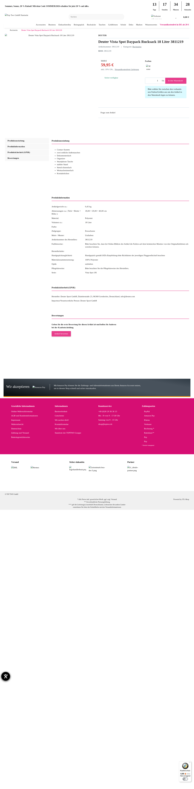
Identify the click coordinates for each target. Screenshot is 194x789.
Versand (114, 499)
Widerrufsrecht (17, 424)
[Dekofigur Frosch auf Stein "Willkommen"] (23, 725)
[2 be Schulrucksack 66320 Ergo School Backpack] (22, 648)
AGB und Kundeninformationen (24, 416)
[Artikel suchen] (120, 17)
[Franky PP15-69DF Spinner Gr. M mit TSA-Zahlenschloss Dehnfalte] (27, 359)
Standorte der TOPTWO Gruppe (68, 433)
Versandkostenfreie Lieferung (127, 69)
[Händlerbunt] (77, 468)
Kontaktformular (61, 424)
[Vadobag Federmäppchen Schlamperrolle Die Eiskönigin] (27, 743)
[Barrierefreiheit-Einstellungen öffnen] (5, 676)
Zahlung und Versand (20, 433)
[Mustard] (148, 67)
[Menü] (189, 762)
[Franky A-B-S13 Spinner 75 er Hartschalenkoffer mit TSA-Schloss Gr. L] (27, 780)
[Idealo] (135, 469)
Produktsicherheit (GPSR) (19, 152)
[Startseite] (5, 30)
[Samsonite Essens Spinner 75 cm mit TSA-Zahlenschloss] (24, 523)
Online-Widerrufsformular (22, 411)
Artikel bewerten (61, 334)
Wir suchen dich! (62, 420)
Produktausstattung (16, 141)
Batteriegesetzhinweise (20, 437)
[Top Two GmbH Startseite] (16, 15)
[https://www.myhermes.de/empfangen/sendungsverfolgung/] (35, 467)
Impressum (15, 420)
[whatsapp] (100, 487)
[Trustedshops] (97, 469)
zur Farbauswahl (57, 364)
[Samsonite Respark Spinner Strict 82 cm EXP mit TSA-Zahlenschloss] (27, 377)
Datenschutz (16, 429)
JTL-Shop (185, 499)
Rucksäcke (137, 47)
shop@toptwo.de (105, 424)
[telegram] (109, 487)
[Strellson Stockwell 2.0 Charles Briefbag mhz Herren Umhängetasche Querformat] (31, 548)
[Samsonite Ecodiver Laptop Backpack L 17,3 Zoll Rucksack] (25, 590)
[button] (172, 17)
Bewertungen (13, 158)
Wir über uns (60, 429)
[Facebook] (84, 487)
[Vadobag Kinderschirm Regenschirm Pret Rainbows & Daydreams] (27, 610)
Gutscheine (59, 416)
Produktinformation (16, 146)
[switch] (185, 779)
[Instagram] (92, 487)
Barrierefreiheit (61, 411)
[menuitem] (41, 24)
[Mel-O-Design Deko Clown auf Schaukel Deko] (21, 707)
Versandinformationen (113, 507)
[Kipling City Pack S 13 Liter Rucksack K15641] (21, 570)
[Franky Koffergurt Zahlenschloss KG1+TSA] (20, 630)
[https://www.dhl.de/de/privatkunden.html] (14, 467)
